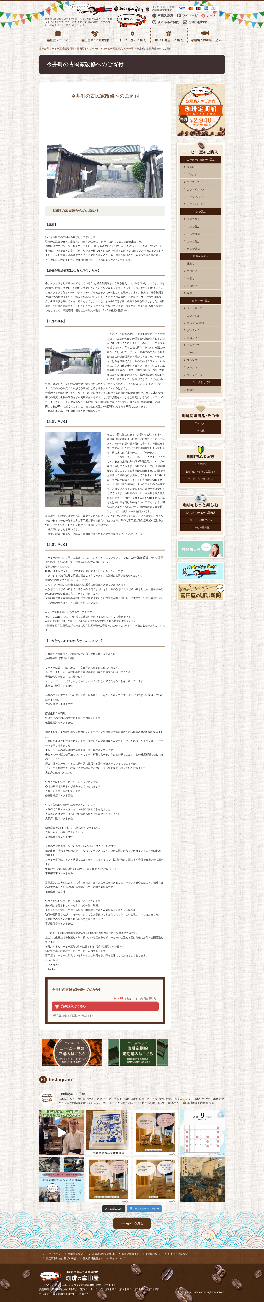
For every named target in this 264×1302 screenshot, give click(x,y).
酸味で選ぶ (193, 248)
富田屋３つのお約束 (103, 1253)
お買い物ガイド (130, 1253)
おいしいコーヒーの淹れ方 (201, 512)
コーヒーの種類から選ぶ (201, 159)
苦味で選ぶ (193, 241)
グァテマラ (193, 330)
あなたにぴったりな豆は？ (201, 471)
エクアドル (193, 315)
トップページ (53, 1253)
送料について (153, 1253)
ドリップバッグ (196, 196)
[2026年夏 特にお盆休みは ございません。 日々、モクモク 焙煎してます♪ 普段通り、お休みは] (202, 1132)
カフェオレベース (197, 204)
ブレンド (192, 174)
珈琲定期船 (103, 946)
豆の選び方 (200, 464)
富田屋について (76, 1253)
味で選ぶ (201, 211)
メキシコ (192, 367)
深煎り (191, 293)
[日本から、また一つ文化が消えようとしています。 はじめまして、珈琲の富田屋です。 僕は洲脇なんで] (61, 1132)
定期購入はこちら (73, 1006)
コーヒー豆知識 (200, 527)
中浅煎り (192, 271)
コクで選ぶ (193, 226)
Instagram (53, 964)
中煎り (191, 278)
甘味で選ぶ (193, 233)
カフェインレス (196, 189)
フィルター (200, 423)
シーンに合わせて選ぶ (200, 382)
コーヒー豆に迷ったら (200, 478)
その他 (200, 430)
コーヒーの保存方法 (200, 519)
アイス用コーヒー (197, 182)
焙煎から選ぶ (200, 256)
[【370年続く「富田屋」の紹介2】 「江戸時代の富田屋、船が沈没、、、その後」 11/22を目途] (202, 1179)
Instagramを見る (132, 1223)
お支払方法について (179, 1253)
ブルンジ (192, 360)
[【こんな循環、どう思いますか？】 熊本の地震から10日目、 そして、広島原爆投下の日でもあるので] (61, 1179)
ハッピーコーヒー (78, 951)
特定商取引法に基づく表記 (61, 1258)
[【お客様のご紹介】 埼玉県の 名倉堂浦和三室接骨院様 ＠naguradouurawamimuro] (108, 1132)
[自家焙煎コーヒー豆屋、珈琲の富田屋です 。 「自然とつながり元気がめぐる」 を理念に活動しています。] (155, 1132)
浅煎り (191, 263)
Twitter (51, 969)
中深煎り (192, 285)
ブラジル (192, 352)
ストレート (193, 167)
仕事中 (191, 389)
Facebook (53, 960)
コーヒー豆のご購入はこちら (72, 1052)
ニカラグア (193, 345)
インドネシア (194, 308)
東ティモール (194, 375)
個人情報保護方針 (93, 1258)
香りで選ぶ (193, 219)
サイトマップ (117, 1258)
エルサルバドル (196, 323)
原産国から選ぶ (200, 300)
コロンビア (193, 337)
